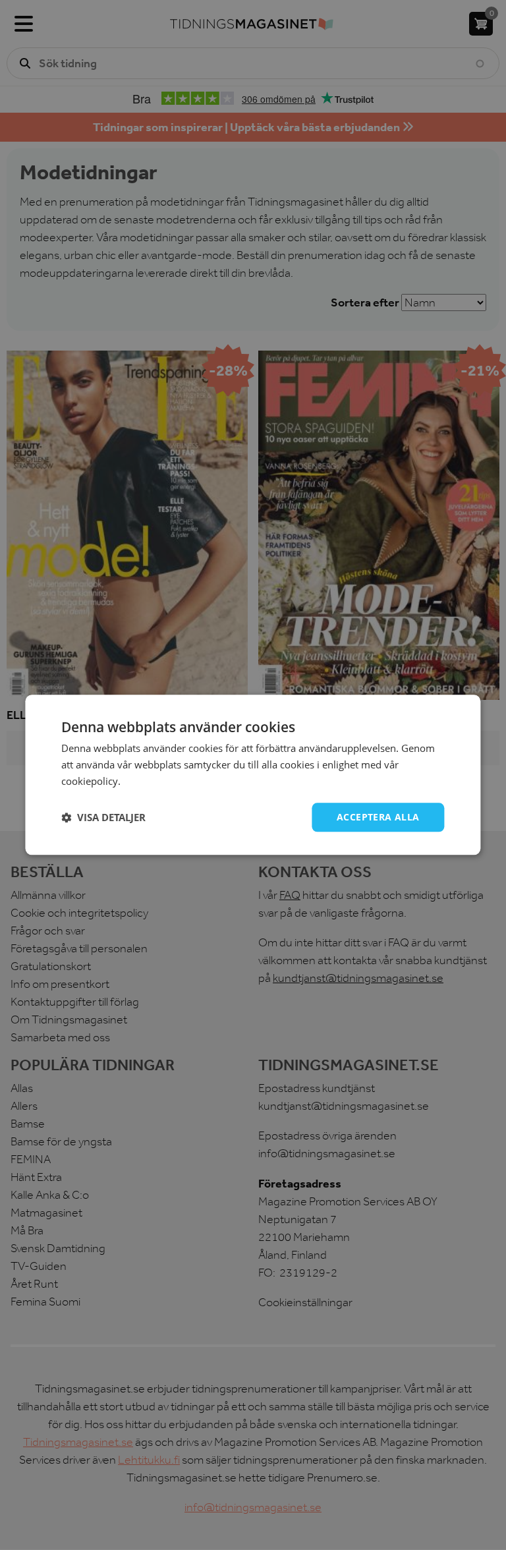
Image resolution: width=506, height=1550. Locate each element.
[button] (103, 817)
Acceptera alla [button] (378, 817)
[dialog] (253, 775)
